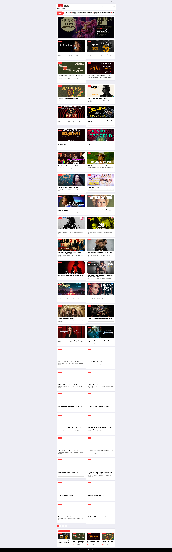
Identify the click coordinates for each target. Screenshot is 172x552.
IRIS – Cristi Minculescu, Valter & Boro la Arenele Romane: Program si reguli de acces (100, 276)
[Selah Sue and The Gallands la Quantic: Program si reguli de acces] (100, 244)
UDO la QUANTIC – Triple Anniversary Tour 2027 (68, 361)
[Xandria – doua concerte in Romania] (71, 310)
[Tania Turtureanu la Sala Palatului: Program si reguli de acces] (71, 332)
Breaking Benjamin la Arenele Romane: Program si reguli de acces (100, 143)
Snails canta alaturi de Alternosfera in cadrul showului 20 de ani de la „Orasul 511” (71, 143)
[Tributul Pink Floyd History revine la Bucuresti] (86, 27)
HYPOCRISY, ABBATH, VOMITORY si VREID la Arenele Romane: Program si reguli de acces (99, 428)
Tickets (94, 7)
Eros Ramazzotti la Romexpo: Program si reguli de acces (70, 406)
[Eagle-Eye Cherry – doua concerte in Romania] (100, 90)
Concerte (98, 28)
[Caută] (109, 7)
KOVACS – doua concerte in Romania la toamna (68, 231)
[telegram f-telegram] (111, 2)
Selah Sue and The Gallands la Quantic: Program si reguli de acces (100, 253)
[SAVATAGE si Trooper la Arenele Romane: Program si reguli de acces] (100, 112)
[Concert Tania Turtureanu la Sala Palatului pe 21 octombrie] (71, 46)
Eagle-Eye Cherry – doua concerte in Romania (97, 98)
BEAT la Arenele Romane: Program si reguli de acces (69, 120)
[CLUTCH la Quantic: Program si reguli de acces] (71, 289)
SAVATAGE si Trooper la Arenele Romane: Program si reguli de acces (100, 120)
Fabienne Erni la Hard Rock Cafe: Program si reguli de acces (100, 297)
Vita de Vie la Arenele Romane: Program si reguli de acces (100, 54)
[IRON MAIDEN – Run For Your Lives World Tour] (71, 376)
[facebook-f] (106, 2)
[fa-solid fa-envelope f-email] (114, 2)
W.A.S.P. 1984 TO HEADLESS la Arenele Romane (98, 406)
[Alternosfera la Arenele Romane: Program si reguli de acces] (100, 67)
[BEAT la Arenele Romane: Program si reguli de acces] (71, 112)
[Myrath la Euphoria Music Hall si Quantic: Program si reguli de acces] (71, 419)
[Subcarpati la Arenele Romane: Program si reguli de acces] (100, 310)
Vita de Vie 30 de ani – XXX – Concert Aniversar (68, 450)
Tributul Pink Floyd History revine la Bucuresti (104, 30)
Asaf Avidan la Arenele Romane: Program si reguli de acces (70, 275)
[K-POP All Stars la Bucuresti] (100, 179)
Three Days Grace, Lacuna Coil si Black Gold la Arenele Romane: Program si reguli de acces (70, 166)
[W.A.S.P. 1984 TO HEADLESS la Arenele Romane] (100, 398)
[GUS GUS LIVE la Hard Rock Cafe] (100, 222)
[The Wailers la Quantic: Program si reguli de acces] (71, 90)
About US (104, 7)
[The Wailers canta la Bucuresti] (71, 508)
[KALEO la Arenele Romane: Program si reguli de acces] (100, 158)
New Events (89, 7)
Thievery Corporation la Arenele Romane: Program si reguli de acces (70, 76)
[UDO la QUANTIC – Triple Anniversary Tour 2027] (71, 353)
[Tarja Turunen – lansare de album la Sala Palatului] (71, 179)
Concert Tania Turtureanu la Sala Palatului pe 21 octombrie (70, 54)
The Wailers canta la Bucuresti (64, 516)
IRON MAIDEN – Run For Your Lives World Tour (68, 384)
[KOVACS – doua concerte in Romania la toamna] (71, 222)
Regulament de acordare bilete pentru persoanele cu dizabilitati (83, 549)
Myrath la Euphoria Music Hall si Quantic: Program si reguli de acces (70, 428)
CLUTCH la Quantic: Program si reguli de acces (68, 297)
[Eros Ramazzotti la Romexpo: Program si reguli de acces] (71, 398)
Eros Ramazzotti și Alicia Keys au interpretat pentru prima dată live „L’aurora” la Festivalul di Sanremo (100, 517)
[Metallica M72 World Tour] (100, 376)
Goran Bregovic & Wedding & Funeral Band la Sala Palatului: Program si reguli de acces (71, 209)
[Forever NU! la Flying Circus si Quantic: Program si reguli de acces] (100, 353)
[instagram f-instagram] (109, 2)
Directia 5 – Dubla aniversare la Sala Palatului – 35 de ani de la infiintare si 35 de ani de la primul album (70, 253)
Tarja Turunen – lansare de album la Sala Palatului (84, 12)
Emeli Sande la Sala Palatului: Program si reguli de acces (100, 209)
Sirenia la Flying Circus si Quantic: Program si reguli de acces (99, 340)
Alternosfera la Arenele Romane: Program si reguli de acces (100, 75)
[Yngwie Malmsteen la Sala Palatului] (71, 487)
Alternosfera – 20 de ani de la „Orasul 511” (97, 495)
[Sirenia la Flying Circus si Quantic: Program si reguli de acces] (100, 332)
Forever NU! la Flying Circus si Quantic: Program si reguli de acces (100, 362)
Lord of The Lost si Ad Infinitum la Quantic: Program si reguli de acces (100, 451)
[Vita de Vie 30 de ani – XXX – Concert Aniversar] (71, 442)
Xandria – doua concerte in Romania (66, 318)
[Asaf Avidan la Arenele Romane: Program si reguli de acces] (71, 267)
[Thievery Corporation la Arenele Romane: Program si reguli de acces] (71, 67)
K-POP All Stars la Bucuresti (99, 12)
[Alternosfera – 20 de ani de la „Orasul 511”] (100, 487)
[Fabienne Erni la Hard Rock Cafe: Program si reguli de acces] (100, 289)
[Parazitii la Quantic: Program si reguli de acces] (71, 464)
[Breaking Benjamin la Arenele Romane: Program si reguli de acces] (100, 135)
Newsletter (99, 7)
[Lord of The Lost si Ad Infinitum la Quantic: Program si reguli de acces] (100, 442)
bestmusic (64, 543)
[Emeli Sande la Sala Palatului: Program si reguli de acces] (100, 201)
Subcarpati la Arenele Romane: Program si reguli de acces (100, 318)
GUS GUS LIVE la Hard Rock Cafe (95, 231)
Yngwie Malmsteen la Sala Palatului (65, 495)
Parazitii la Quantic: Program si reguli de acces (68, 472)
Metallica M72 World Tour (93, 384)
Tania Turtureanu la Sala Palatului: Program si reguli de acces (71, 340)
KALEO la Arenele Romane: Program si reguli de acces (99, 165)
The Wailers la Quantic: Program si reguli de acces (68, 98)
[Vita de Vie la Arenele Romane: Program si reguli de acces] (100, 46)
